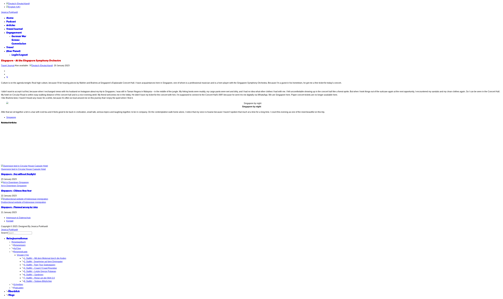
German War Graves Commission (19, 40)
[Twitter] (7, 77)
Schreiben (18, 284)
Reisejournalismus (17, 238)
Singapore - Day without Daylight (18, 174)
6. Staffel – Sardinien (33, 275)
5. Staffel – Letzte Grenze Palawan (40, 271)
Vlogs (11, 295)
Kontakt (9, 221)
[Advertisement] (251, 144)
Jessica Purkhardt (9, 12)
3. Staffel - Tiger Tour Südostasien (39, 265)
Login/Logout (20, 55)
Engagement (14, 33)
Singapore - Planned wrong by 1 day (19, 207)
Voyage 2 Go (23, 255)
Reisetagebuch (19, 242)
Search (4, 233)
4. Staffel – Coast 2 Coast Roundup (40, 268)
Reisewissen (19, 245)
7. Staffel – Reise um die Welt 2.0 (39, 278)
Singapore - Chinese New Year (16, 190)
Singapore (11, 117)
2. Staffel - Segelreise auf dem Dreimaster (43, 261)
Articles (10, 25)
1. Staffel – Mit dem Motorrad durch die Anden (45, 258)
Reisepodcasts (20, 252)
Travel (9, 47)
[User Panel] (13, 51)
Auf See (17, 248)
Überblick (14, 291)
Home (9, 18)
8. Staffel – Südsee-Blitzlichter (38, 281)
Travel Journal (14, 29)
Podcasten (18, 288)
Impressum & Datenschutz (18, 218)
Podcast (11, 21)
